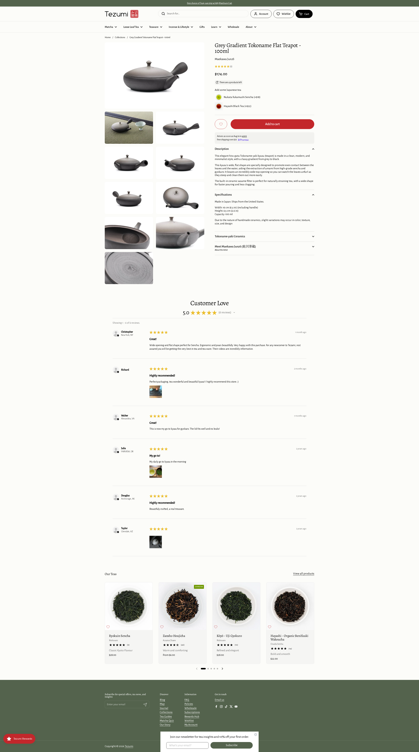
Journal (164, 708)
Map (162, 703)
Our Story (165, 724)
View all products (303, 573)
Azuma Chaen (169, 640)
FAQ (186, 699)
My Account (191, 724)
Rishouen (113, 640)
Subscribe (231, 745)
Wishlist (189, 720)
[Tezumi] (121, 14)
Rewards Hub (191, 716)
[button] (304, 14)
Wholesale (190, 708)
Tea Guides (166, 716)
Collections (120, 37)
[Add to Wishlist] (221, 124)
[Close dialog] (255, 734)
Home (108, 37)
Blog (162, 699)
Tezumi (129, 746)
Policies (188, 703)
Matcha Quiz (167, 720)
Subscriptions (192, 712)
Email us (219, 699)
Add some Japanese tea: (228, 89)
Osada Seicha (277, 644)
